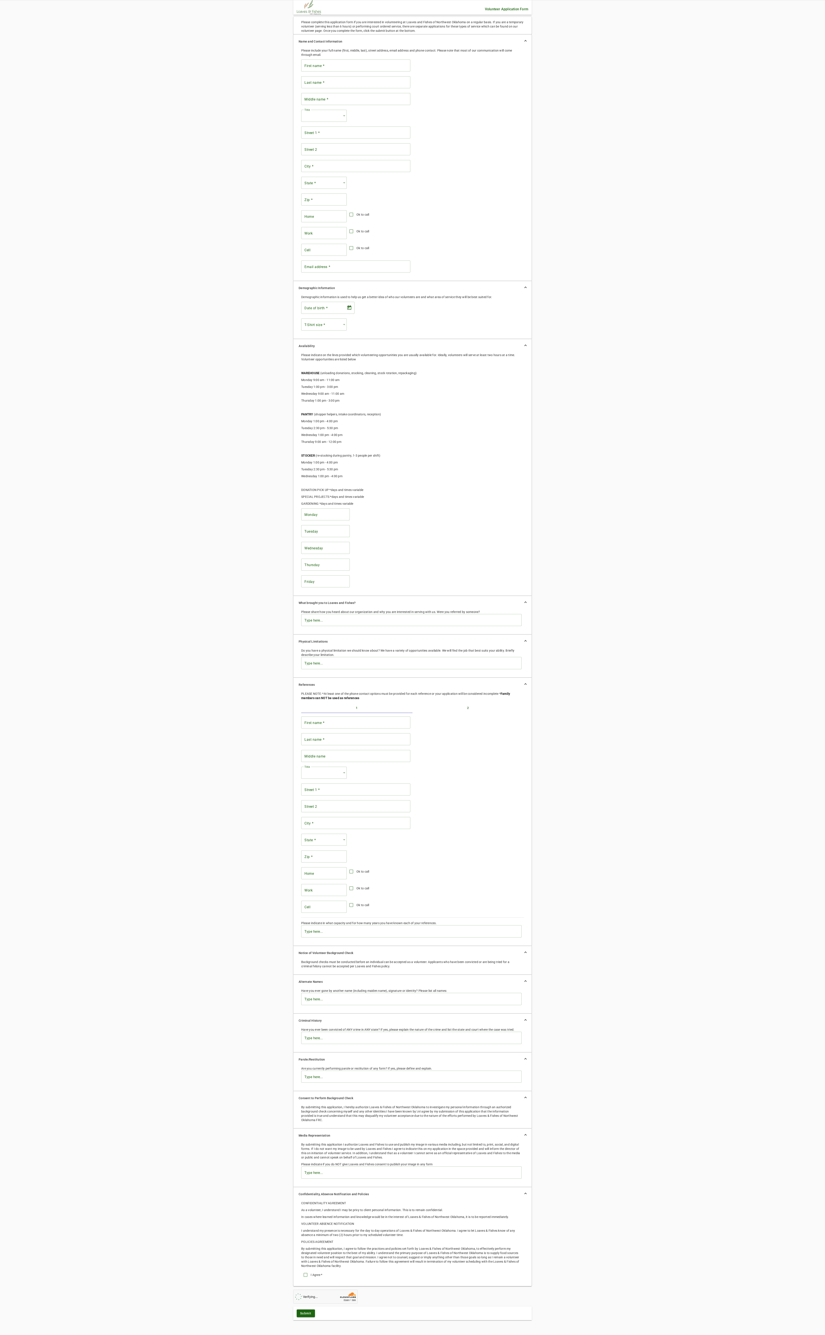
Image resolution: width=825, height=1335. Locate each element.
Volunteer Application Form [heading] (506, 9)
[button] (412, 41)
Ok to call (362, 214)
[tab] (356, 708)
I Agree (316, 1275)
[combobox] (325, 115)
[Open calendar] (349, 308)
